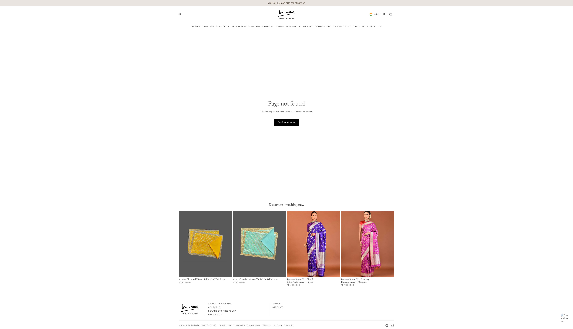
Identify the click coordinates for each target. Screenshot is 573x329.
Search (276, 303)
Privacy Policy (216, 315)
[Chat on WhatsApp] (565, 318)
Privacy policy (239, 325)
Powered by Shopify (208, 325)
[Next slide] (335, 244)
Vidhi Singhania (192, 325)
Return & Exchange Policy (222, 311)
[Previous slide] (291, 244)
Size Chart (277, 307)
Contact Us (214, 307)
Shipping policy (268, 325)
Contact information (285, 325)
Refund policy (225, 325)
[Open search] (180, 14)
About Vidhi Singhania (219, 303)
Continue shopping (286, 122)
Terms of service (253, 325)
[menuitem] (196, 26)
